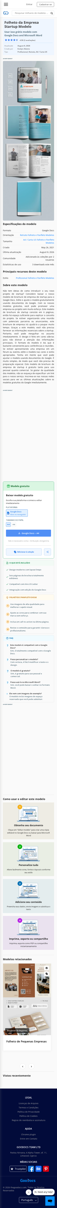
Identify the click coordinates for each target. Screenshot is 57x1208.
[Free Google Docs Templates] (6, 13)
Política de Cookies (28, 1116)
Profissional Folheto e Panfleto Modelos (35, 278)
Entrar (29, 4)
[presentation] (23, 1066)
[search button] (51, 13)
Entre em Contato (28, 1138)
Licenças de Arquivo (28, 1103)
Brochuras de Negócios (17, 1030)
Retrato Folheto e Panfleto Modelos (37, 235)
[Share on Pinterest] (46, 968)
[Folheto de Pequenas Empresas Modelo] (27, 999)
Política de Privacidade (29, 1111)
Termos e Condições (28, 1107)
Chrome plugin (28, 1134)
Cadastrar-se (45, 4)
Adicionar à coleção (25, 552)
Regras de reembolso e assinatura (28, 1120)
